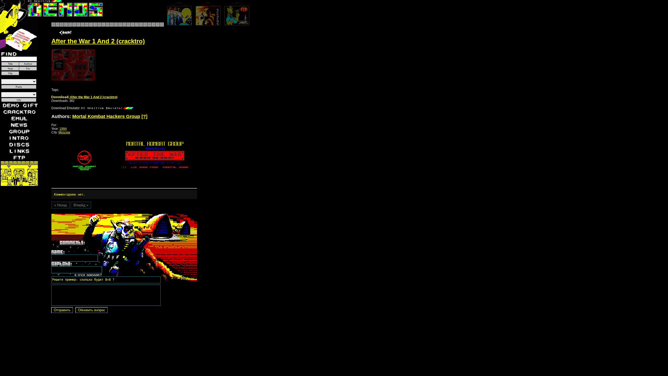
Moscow (64, 132)
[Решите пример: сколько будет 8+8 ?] (82, 216)
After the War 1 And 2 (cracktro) (93, 97)
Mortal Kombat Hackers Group (106, 116)
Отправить (62, 310)
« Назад (60, 205)
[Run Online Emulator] (73, 65)
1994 (63, 129)
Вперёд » (81, 205)
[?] (144, 116)
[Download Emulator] (107, 108)
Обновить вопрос (91, 310)
